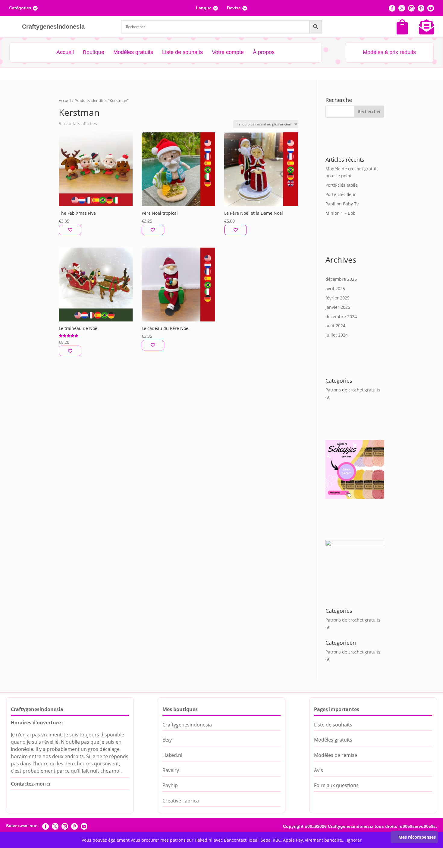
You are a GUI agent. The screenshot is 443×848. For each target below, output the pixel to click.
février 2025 (337, 298)
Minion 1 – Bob (340, 213)
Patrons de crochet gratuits (352, 390)
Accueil (65, 100)
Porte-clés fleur (340, 194)
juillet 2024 (336, 335)
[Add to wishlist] (70, 230)
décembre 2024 (341, 316)
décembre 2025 (341, 279)
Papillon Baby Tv (342, 204)
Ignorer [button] (354, 840)
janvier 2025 (337, 307)
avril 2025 (335, 288)
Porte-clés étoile (341, 185)
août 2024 (335, 325)
